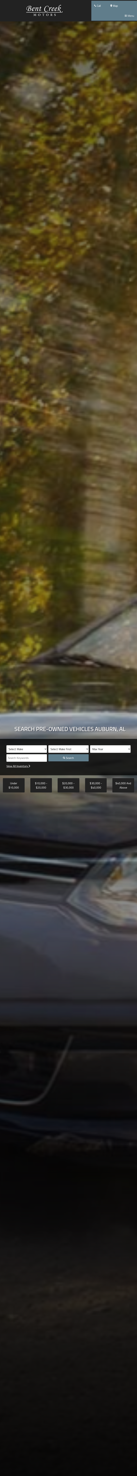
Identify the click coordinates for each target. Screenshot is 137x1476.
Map (115, 6)
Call (98, 6)
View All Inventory (17, 766)
